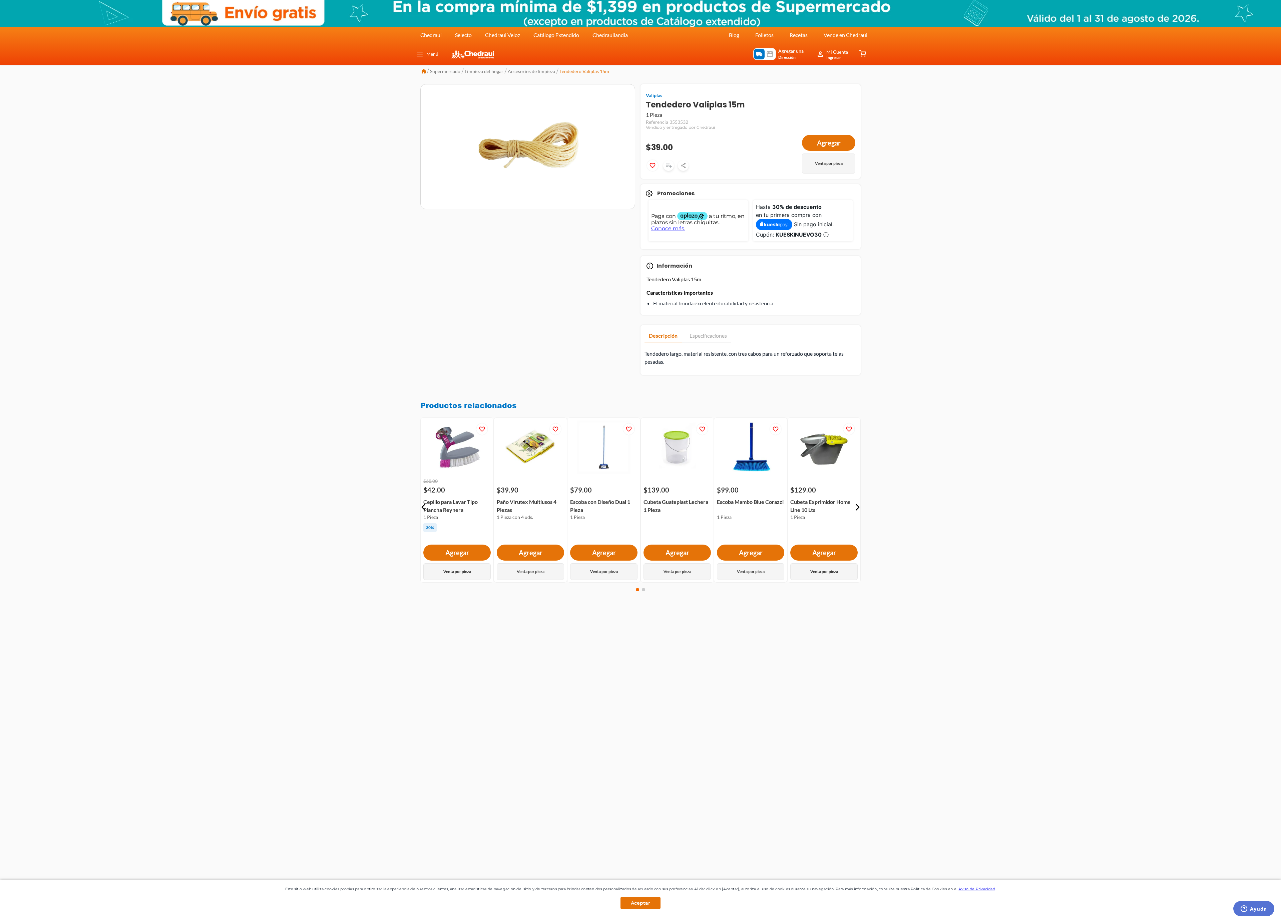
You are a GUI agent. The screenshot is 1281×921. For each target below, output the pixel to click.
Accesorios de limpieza (531, 71)
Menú (432, 54)
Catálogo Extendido (556, 35)
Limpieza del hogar (484, 71)
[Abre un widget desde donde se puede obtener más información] (1253, 909)
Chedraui (431, 35)
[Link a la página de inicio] (423, 72)
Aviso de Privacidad (976, 889)
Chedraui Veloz (502, 35)
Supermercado (445, 71)
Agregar (829, 143)
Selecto (463, 35)
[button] (423, 507)
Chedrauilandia (610, 35)
